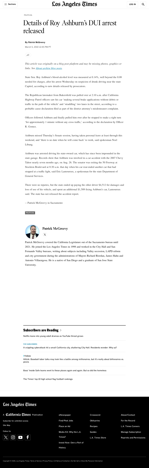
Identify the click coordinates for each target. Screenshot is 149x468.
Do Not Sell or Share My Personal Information (87, 461)
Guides (93, 432)
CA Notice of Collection (62, 461)
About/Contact (128, 415)
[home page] (74, 4)
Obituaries (95, 421)
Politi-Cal (28, 15)
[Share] (28, 55)
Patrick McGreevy (36, 42)
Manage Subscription (131, 432)
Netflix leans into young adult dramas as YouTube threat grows (53, 336)
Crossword (95, 415)
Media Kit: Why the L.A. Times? (70, 434)
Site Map (6, 425)
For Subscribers (30, 344)
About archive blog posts (49, 68)
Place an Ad (64, 426)
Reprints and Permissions (133, 438)
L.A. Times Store (98, 438)
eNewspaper (65, 415)
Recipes (93, 426)
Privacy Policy (48, 461)
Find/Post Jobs (66, 421)
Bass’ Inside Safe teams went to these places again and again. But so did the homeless (64, 371)
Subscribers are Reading (40, 330)
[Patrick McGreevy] (32, 232)
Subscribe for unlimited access (15, 421)
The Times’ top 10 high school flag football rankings (48, 379)
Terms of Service (35, 461)
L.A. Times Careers (130, 426)
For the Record (128, 421)
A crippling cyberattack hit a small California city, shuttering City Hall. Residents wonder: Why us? (70, 348)
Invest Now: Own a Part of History (71, 445)
